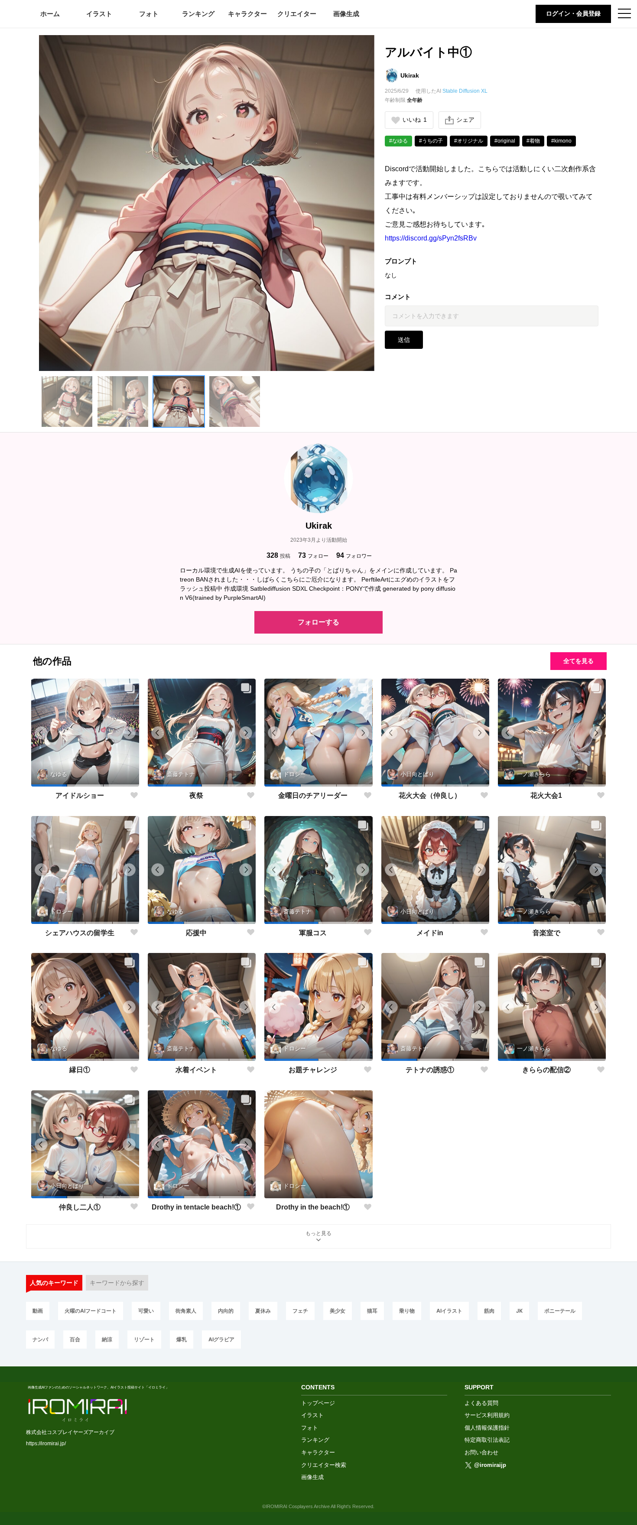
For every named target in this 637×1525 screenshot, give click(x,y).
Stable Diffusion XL (465, 91)
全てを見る (578, 660)
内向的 (226, 1310)
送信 (404, 339)
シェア (465, 119)
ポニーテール (559, 1310)
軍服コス (313, 932)
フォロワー (354, 555)
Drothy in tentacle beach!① (196, 1207)
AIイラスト (449, 1310)
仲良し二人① (80, 1207)
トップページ (318, 1403)
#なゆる (398, 141)
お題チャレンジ (313, 1069)
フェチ (300, 1310)
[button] (67, 401)
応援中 (196, 932)
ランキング (198, 13)
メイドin (429, 932)
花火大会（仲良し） (430, 795)
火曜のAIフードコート (91, 1310)
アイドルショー (79, 795)
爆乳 (181, 1339)
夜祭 (196, 795)
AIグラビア (221, 1339)
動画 (37, 1310)
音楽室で (546, 932)
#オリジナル (468, 141)
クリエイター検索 (323, 1465)
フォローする (318, 622)
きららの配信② (546, 1069)
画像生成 (346, 13)
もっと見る (319, 1233)
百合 (75, 1339)
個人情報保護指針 (487, 1427)
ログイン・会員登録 (573, 13)
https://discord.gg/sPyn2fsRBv (431, 238)
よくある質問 (481, 1403)
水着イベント (196, 1069)
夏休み (263, 1310)
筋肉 (489, 1310)
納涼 (107, 1339)
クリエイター (296, 13)
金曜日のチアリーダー (313, 795)
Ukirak (409, 75)
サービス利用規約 (487, 1415)
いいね (415, 119)
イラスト (99, 13)
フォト (149, 13)
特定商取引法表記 (487, 1440)
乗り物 (407, 1310)
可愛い (146, 1310)
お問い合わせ (481, 1452)
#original (504, 141)
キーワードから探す (117, 1282)
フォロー (313, 555)
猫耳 (372, 1310)
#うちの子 (431, 141)
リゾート (144, 1339)
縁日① (79, 1069)
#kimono (561, 141)
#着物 (533, 141)
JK (519, 1310)
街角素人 (186, 1310)
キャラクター (247, 13)
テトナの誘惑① (430, 1069)
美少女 (337, 1310)
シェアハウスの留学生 (79, 932)
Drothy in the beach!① (313, 1207)
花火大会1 (546, 795)
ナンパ (40, 1339)
